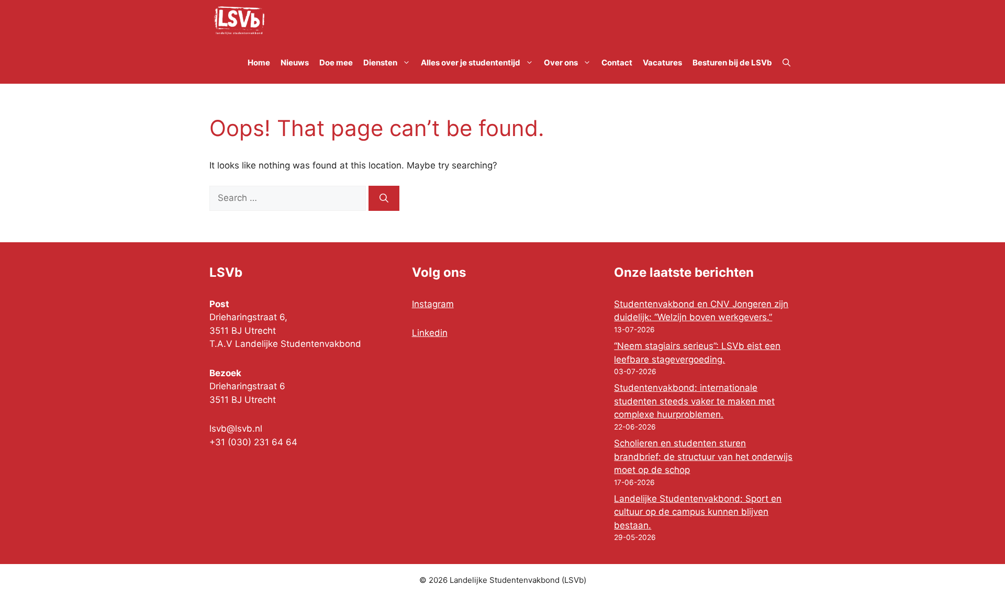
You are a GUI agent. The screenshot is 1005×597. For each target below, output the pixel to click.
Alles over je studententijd (470, 62)
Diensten (380, 62)
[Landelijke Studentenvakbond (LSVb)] (239, 21)
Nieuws (295, 62)
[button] (786, 63)
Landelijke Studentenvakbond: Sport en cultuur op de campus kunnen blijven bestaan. (697, 512)
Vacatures (662, 62)
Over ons (561, 62)
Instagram (433, 304)
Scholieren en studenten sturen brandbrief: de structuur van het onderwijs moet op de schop (703, 456)
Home (259, 62)
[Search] (383, 198)
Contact (616, 62)
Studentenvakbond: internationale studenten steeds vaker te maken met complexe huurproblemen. (694, 401)
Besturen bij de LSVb (732, 62)
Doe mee (336, 62)
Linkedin (430, 333)
